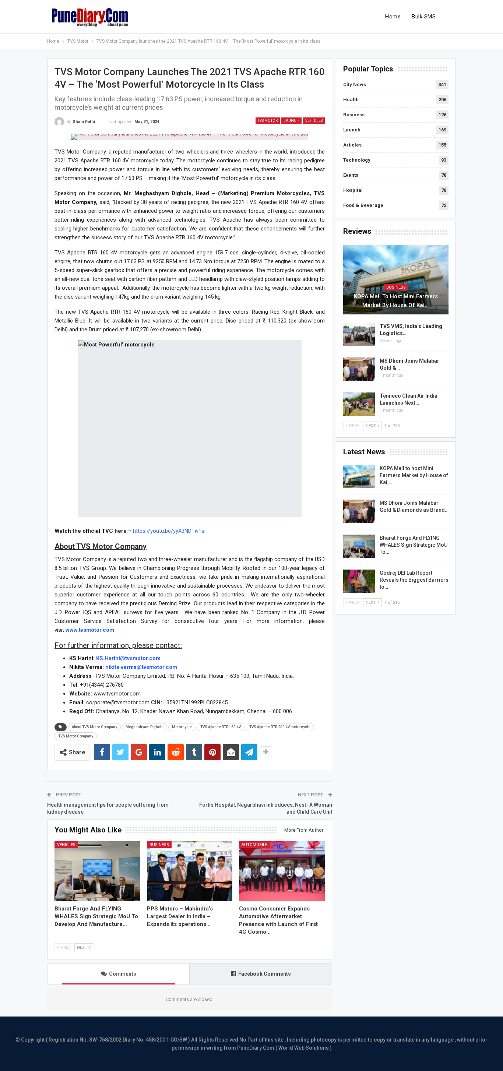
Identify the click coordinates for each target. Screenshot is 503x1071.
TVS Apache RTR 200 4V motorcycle (279, 727)
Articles (352, 145)
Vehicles (314, 121)
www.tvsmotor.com (90, 630)
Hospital (353, 190)
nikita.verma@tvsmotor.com (141, 667)
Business (159, 844)
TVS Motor (268, 121)
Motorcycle (182, 727)
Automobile (254, 844)
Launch (291, 121)
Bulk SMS (424, 16)
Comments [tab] (122, 974)
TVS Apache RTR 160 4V (220, 727)
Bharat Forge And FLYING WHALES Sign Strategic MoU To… (413, 545)
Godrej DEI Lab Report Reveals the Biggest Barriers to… (414, 580)
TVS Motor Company (75, 736)
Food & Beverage (363, 205)
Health (351, 99)
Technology (356, 160)
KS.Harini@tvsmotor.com (128, 658)
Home (393, 16)
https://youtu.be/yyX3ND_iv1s (168, 531)
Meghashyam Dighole (144, 727)
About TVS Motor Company (94, 727)
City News (354, 84)
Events (350, 175)
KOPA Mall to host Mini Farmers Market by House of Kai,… (396, 301)
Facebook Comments (264, 974)
